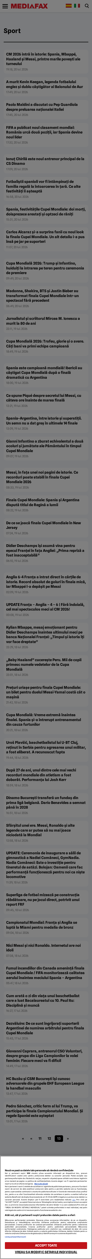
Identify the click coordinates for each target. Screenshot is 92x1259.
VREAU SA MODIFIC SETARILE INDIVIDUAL (46, 1252)
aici (73, 1200)
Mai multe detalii (41, 1184)
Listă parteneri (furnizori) (15, 1237)
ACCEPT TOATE (46, 1245)
